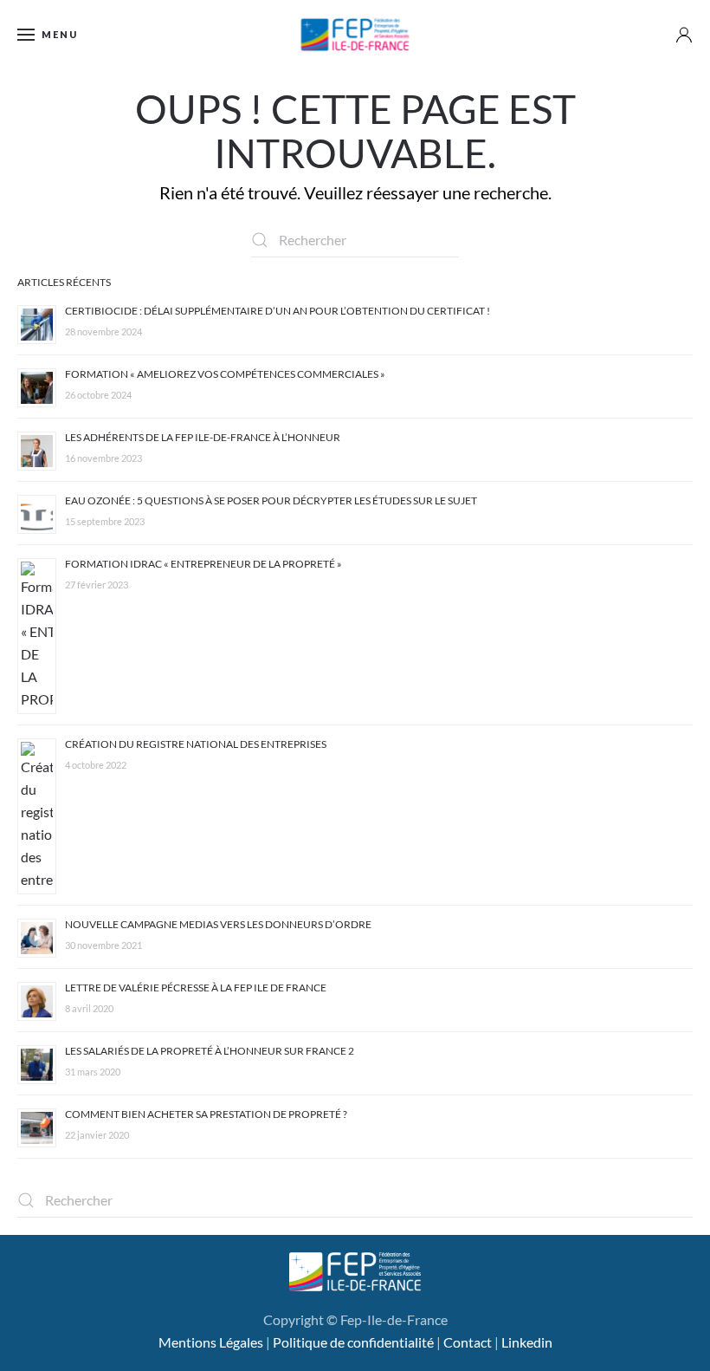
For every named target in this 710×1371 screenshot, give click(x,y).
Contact (467, 1342)
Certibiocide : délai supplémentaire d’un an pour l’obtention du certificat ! (277, 310)
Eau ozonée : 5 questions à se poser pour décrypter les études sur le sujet (271, 500)
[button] (47, 34)
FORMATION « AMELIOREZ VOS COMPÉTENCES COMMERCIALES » (225, 373)
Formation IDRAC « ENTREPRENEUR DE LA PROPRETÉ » (203, 563)
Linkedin (526, 1342)
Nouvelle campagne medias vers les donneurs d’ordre (218, 924)
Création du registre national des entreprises (195, 743)
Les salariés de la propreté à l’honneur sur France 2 (209, 1050)
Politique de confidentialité (353, 1342)
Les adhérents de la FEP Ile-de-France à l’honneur (202, 437)
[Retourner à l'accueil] (355, 34)
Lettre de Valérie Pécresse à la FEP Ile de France (195, 987)
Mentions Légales (210, 1342)
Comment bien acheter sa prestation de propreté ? (206, 1114)
